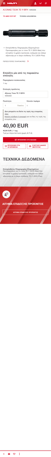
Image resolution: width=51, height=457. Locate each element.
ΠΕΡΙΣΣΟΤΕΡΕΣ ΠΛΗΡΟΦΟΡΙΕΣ (14, 61)
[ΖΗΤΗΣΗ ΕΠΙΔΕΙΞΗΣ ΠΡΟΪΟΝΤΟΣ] (9, 454)
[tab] (9, 16)
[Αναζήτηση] (45, 3)
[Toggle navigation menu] (4, 3)
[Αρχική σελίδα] (12, 3)
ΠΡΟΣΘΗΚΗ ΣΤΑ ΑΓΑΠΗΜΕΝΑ (14, 146)
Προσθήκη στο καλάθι (26, 140)
